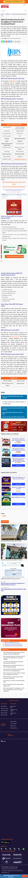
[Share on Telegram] (4, 42)
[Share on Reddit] (6, 42)
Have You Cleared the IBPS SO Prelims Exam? (14, 186)
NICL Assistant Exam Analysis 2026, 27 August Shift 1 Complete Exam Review (14, 673)
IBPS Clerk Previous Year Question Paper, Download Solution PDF (13, 677)
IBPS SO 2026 (4, 712)
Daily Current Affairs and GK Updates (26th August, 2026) (13, 685)
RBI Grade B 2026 (13, 707)
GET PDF (25, 876)
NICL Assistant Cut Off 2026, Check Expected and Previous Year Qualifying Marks (13, 670)
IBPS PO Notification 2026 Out (12, 642)
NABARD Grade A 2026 (13, 710)
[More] (24, 5)
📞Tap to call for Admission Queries (14, 256)
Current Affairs (13, 723)
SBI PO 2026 (4, 706)
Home (2, 14)
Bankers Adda (13, 721)
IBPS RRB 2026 (4, 710)
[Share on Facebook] (9, 42)
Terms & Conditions (17, 870)
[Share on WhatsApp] (2, 42)
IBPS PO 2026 (4, 714)
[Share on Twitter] (11, 42)
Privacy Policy (5, 872)
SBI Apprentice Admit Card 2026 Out (13, 644)
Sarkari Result (15, 336)
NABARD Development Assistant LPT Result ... (12, 560)
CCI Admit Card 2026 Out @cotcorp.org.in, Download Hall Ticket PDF (13, 662)
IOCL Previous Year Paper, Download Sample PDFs (14, 681)
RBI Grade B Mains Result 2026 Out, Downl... (11, 541)
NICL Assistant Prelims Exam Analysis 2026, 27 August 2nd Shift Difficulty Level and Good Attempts (14, 658)
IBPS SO (8, 14)
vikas (3, 38)
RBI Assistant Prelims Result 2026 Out (13, 645)
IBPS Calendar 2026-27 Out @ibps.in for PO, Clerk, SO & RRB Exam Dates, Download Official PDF (13, 690)
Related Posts (5, 521)
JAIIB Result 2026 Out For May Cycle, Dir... (11, 578)
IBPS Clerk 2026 (4, 708)
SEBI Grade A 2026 (13, 714)
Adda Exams (13, 725)
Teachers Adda (13, 728)
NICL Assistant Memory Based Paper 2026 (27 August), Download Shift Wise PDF (14, 653)
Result (4, 515)
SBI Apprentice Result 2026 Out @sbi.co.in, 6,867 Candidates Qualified (13, 666)
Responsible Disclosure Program (9, 868)
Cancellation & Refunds (7, 870)
